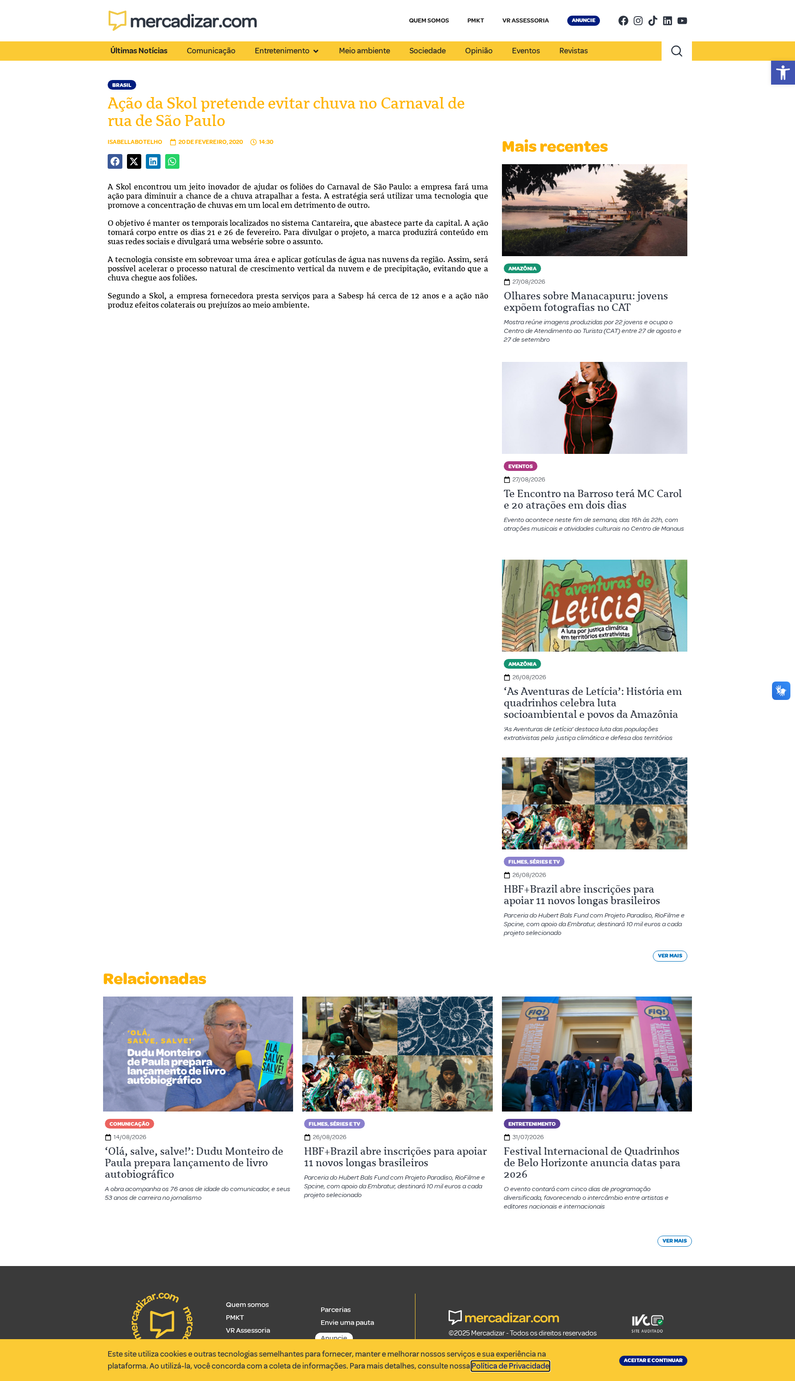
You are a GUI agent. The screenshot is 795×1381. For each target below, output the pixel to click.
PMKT (475, 20)
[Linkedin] (667, 21)
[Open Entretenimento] (316, 51)
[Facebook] (623, 21)
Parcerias (336, 1309)
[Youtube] (682, 21)
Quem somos (247, 1304)
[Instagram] (638, 21)
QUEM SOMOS (429, 20)
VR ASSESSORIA (525, 20)
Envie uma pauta (347, 1322)
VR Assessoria (248, 1330)
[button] (783, 73)
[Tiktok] (653, 21)
